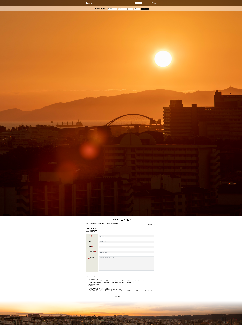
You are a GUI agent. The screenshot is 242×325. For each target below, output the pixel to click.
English (155, 3)
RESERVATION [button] (138, 3)
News (113, 3)
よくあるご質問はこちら (150, 224)
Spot (125, 3)
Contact (119, 3)
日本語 (151, 3)
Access (102, 3)
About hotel (96, 3)
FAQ (108, 3)
